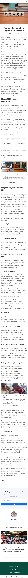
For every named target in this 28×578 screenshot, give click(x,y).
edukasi (11, 33)
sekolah (4, 545)
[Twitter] (11, 577)
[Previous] (1, 541)
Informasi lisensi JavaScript (14, 572)
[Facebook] (6, 577)
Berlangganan (14, 504)
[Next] (26, 541)
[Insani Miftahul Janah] (4, 533)
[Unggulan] (24, 533)
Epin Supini (14, 519)
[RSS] (15, 569)
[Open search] (26, 1)
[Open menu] (1, 1)
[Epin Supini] (14, 514)
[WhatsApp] (17, 577)
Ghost (18, 566)
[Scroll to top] (22, 577)
